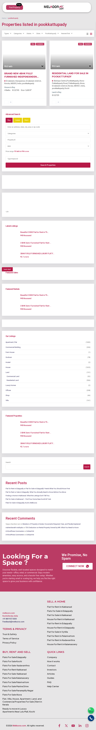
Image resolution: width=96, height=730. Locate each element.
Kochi (67, 88)
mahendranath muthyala (14, 527)
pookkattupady (28, 83)
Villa (7, 400)
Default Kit (30, 531)
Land (54, 92)
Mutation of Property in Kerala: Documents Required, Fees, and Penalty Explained (51, 524)
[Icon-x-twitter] (66, 725)
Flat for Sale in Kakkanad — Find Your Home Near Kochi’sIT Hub (28, 499)
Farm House (10, 352)
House (7, 87)
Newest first (65, 33)
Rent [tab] (26, 120)
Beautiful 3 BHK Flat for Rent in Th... (34, 232)
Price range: (10, 151)
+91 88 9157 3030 (9, 619)
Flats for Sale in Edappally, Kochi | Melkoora (21, 503)
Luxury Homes (11, 385)
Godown (9, 357)
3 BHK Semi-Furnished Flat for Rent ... (35, 243)
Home (4, 18)
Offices (8, 390)
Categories (18, 33)
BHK (9, 146)
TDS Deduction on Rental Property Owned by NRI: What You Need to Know (52, 527)
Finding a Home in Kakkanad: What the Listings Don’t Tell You (28, 496)
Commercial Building (13, 347)
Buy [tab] (9, 120)
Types (6, 33)
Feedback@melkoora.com (13, 622)
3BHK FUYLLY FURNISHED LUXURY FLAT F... (37, 254)
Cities (38, 33)
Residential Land (13, 380)
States (29, 33)
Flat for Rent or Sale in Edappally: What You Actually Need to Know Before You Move (36, 492)
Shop (8, 395)
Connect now (75, 566)
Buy (13, 87)
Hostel (8, 362)
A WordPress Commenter (15, 531)
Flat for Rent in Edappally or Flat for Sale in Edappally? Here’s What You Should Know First (38, 489)
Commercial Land (13, 376)
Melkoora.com (19, 725)
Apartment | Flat (11, 342)
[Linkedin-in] (80, 725)
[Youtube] (73, 725)
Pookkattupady (50, 33)
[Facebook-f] (59, 725)
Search (8, 462)
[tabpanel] (48, 146)
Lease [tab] (17, 120)
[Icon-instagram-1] (87, 725)
